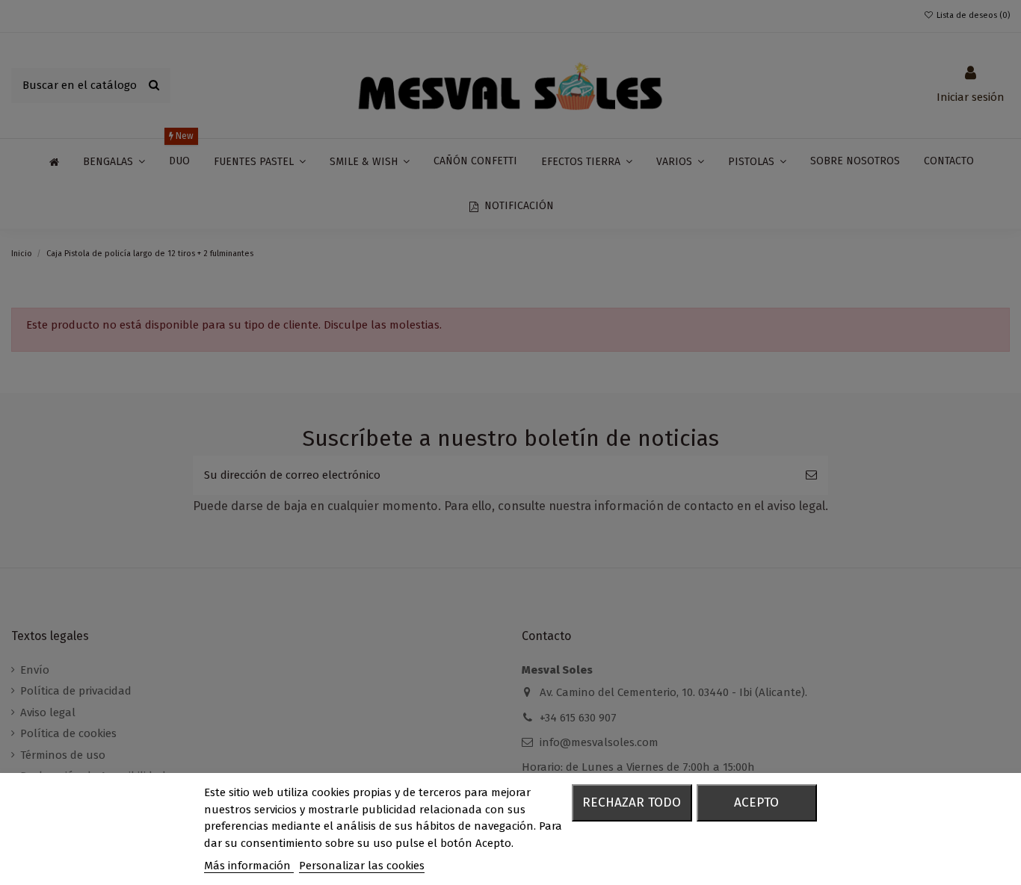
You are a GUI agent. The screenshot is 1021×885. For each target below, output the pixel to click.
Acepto (756, 802)
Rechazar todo (631, 802)
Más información (249, 865)
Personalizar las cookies (362, 865)
